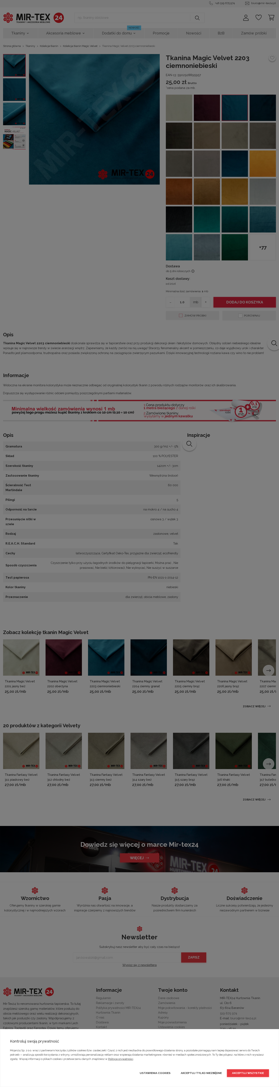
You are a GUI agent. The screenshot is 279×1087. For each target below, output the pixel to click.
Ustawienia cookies (155, 1073)
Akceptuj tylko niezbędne (201, 1073)
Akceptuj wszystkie (248, 1073)
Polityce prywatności (120, 1058)
